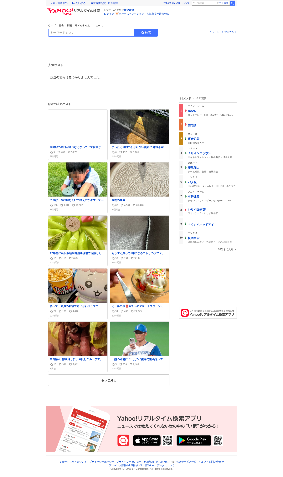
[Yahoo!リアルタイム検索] (74, 9)
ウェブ (52, 25)
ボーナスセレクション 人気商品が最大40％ (144, 13)
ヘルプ (186, 3)
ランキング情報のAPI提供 (123, 465)
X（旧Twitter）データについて (157, 465)
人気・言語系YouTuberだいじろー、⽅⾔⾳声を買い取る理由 (84, 3)
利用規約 (149, 461)
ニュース (98, 25)
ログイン (109, 13)
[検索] (232, 3)
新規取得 (129, 9)
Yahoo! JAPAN (171, 3)
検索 (148, 32)
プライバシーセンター (129, 461)
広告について (163, 461)
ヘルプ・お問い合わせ (211, 461)
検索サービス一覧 (186, 461)
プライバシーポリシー (101, 461)
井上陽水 (224, 3)
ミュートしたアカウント (223, 32)
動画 (69, 25)
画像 (61, 25)
